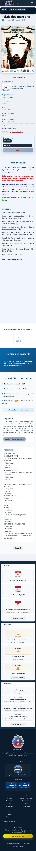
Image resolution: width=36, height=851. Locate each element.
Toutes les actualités (18, 724)
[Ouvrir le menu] (32, 3)
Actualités (9, 806)
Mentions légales (9, 822)
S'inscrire (18, 150)
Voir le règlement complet (14, 439)
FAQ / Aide (26, 806)
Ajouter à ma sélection (14, 132)
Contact (26, 804)
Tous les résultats (18, 677)
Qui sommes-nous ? (26, 798)
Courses (9, 798)
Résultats (9, 801)
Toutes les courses (18, 618)
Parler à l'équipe (18, 836)
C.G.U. (9, 814)
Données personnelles (9, 818)
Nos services (26, 801)
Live (9, 804)
